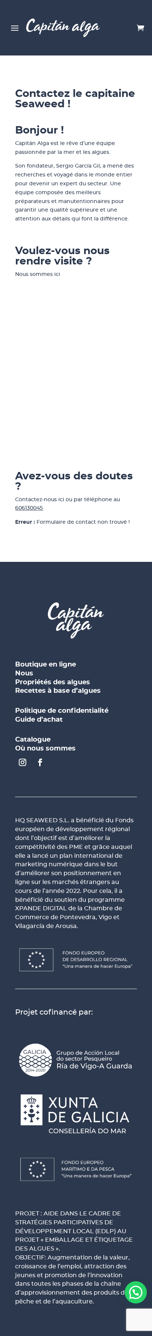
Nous (24, 673)
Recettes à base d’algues (58, 691)
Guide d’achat (39, 719)
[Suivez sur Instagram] (22, 762)
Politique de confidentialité (61, 711)
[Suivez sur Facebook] (40, 762)
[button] (136, 1292)
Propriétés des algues (52, 682)
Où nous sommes (45, 748)
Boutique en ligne (45, 664)
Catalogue (33, 739)
